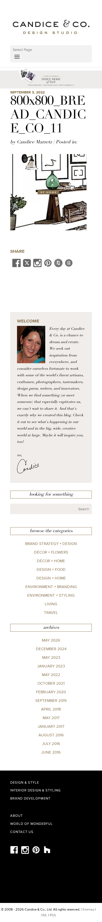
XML (44, 915)
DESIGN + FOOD (51, 569)
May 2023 (51, 657)
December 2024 (51, 649)
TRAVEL (51, 612)
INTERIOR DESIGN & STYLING (35, 790)
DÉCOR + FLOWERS (51, 552)
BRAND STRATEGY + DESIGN (51, 543)
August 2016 (51, 735)
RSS (53, 915)
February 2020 (51, 692)
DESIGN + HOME (51, 578)
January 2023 (51, 666)
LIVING (51, 604)
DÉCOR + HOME (51, 561)
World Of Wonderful (31, 824)
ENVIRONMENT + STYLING (51, 595)
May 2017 (51, 717)
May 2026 (51, 640)
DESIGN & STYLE (24, 782)
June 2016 (51, 752)
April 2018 (51, 709)
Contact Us (21, 832)
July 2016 (51, 743)
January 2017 (51, 726)
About (16, 816)
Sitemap (88, 909)
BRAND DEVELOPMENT (30, 798)
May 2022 (51, 674)
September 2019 (51, 700)
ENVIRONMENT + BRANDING (51, 586)
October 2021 (51, 683)
